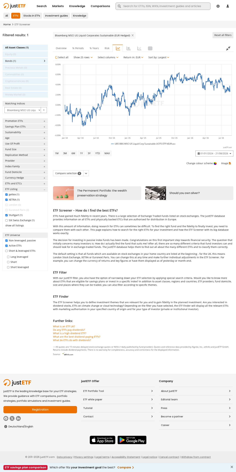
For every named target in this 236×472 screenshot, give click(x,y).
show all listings (14, 225)
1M (57, 153)
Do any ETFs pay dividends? (69, 329)
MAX (107, 153)
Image (224, 163)
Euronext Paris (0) (19, 210)
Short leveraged (20, 267)
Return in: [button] (132, 57)
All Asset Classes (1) (17, 47)
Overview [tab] (61, 48)
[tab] (117, 48)
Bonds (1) (10, 61)
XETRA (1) (14, 199)
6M (73, 153)
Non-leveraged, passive (22, 240)
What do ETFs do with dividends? (72, 340)
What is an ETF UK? (64, 326)
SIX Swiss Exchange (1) (22, 220)
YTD (97, 153)
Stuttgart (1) (15, 215)
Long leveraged (19, 256)
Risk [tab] (107, 48)
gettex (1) (14, 194)
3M (65, 153)
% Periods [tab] (78, 48)
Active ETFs (15, 245)
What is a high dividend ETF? (69, 333)
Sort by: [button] (157, 57)
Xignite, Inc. (197, 346)
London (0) (15, 204)
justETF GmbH (221, 346)
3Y (89, 153)
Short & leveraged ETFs (22, 250)
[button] (44, 110)
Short (14, 262)
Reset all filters (223, 35)
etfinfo (207, 346)
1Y (81, 153)
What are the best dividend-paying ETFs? (76, 336)
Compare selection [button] (67, 173)
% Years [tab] (94, 48)
